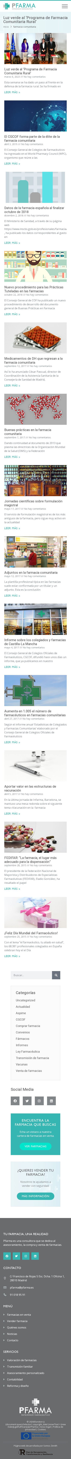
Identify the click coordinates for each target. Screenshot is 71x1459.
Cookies (42, 1429)
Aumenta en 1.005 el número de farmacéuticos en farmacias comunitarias (35, 713)
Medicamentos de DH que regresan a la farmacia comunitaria (33, 360)
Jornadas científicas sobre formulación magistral (33, 503)
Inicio (6, 26)
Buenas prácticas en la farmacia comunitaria (27, 432)
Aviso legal (45, 1426)
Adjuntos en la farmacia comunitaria (30, 572)
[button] (65, 6)
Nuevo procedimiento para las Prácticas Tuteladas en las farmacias (33, 289)
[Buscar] (56, 975)
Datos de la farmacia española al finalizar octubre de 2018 (34, 210)
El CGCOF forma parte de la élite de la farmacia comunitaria (32, 138)
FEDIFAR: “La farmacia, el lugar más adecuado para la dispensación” (30, 860)
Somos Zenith (50, 1445)
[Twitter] (27, 1101)
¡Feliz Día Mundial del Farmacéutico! (31, 933)
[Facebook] (15, 1101)
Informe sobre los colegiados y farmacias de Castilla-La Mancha (35, 642)
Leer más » (12, 92)
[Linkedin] (51, 1101)
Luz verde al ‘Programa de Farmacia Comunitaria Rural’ (30, 71)
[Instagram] (39, 1101)
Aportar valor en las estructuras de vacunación (30, 788)
